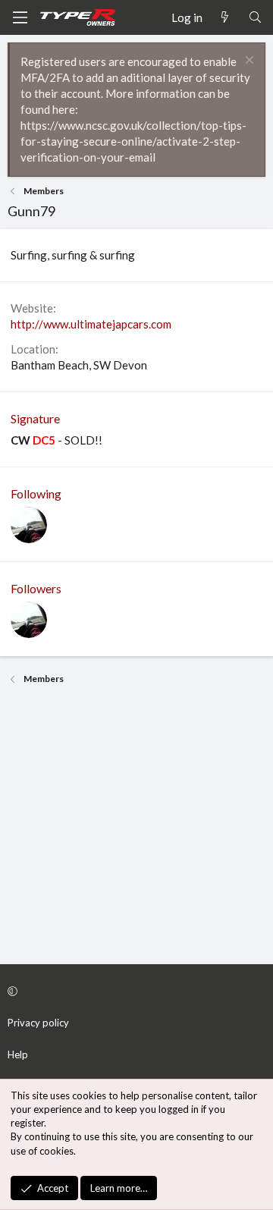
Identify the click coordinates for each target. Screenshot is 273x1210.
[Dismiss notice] (247, 62)
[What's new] (225, 17)
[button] (134, 991)
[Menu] (19, 17)
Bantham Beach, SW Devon (79, 365)
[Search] (255, 17)
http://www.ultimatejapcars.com (91, 324)
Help (18, 1054)
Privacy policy (38, 1023)
